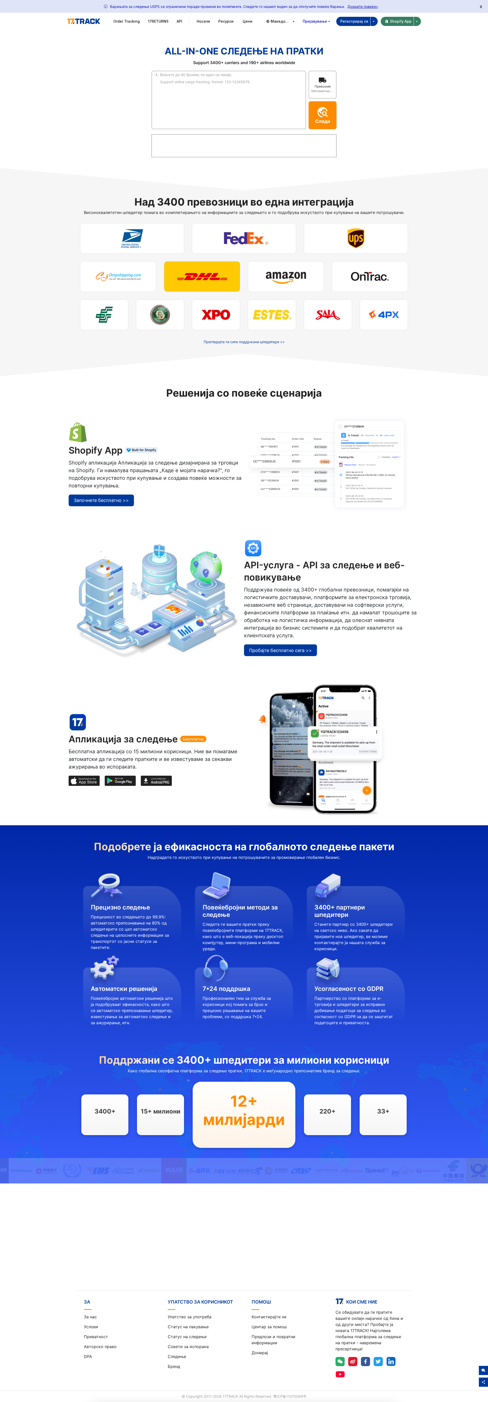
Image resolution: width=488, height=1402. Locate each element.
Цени (247, 21)
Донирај (260, 1352)
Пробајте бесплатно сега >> (280, 650)
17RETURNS (158, 21)
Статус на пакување (188, 1326)
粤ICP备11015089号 (290, 1396)
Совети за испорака (188, 1346)
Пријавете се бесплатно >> (244, 1246)
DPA (88, 1356)
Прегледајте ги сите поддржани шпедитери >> (244, 342)
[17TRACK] (83, 21)
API (179, 21)
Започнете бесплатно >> (101, 500)
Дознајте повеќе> (362, 6)
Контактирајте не (269, 1316)
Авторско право (100, 1346)
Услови (91, 1326)
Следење (177, 1356)
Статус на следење (187, 1336)
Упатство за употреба (189, 1316)
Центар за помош (269, 1326)
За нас (90, 1316)
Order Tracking (126, 21)
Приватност (96, 1336)
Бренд (174, 1366)
